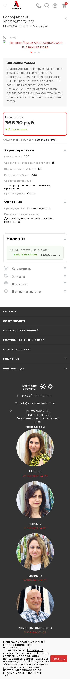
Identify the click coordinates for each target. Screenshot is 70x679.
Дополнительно (25, 291)
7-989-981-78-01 (35, 580)
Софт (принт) (14, 320)
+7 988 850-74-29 (35, 476)
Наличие (16, 239)
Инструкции (12, 672)
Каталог (10, 311)
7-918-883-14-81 (35, 528)
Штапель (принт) (17, 349)
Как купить (20, 268)
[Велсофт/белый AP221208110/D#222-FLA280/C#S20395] (35, 45)
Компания (11, 358)
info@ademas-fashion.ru (38, 403)
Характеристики (19, 150)
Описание (13, 202)
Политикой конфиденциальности (23, 651)
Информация (14, 368)
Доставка (19, 284)
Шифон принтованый (21, 330)
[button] (31, 52)
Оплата (17, 276)
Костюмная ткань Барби (23, 339)
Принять (58, 658)
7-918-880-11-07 (35, 632)
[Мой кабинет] (55, 7)
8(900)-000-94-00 (36, 395)
